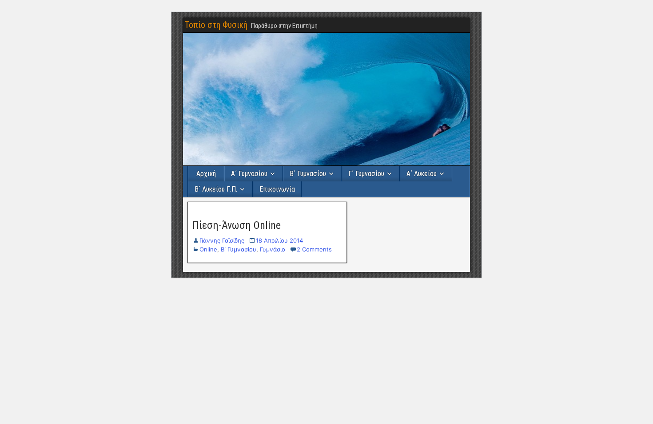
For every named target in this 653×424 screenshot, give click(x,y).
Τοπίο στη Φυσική (216, 25)
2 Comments (314, 249)
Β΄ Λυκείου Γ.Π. (216, 189)
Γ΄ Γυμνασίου (366, 173)
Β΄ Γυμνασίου (308, 173)
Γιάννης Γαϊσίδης (221, 240)
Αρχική (206, 173)
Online (208, 249)
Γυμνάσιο (272, 249)
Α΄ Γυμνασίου (249, 173)
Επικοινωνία (277, 189)
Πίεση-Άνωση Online (236, 225)
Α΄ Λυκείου (421, 173)
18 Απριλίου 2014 (279, 240)
